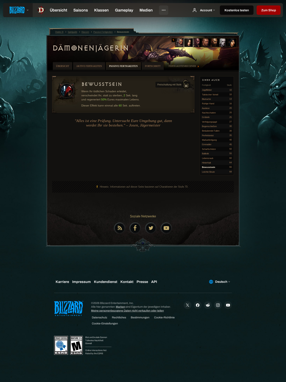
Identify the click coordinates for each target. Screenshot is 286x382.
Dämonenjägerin (90, 48)
